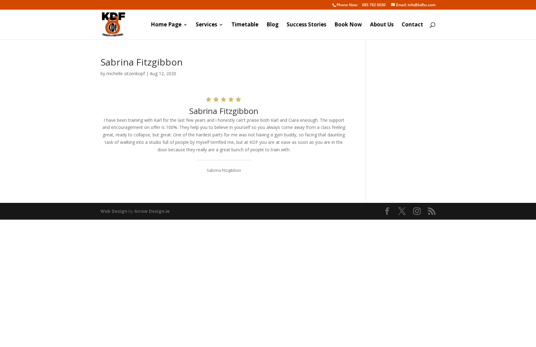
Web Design (113, 211)
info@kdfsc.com (416, 5)
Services (206, 25)
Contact (412, 25)
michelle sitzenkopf (125, 73)
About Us (382, 25)
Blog (272, 25)
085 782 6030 (361, 5)
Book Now (348, 25)
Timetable (244, 25)
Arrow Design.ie (152, 211)
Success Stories (306, 25)
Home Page (166, 25)
